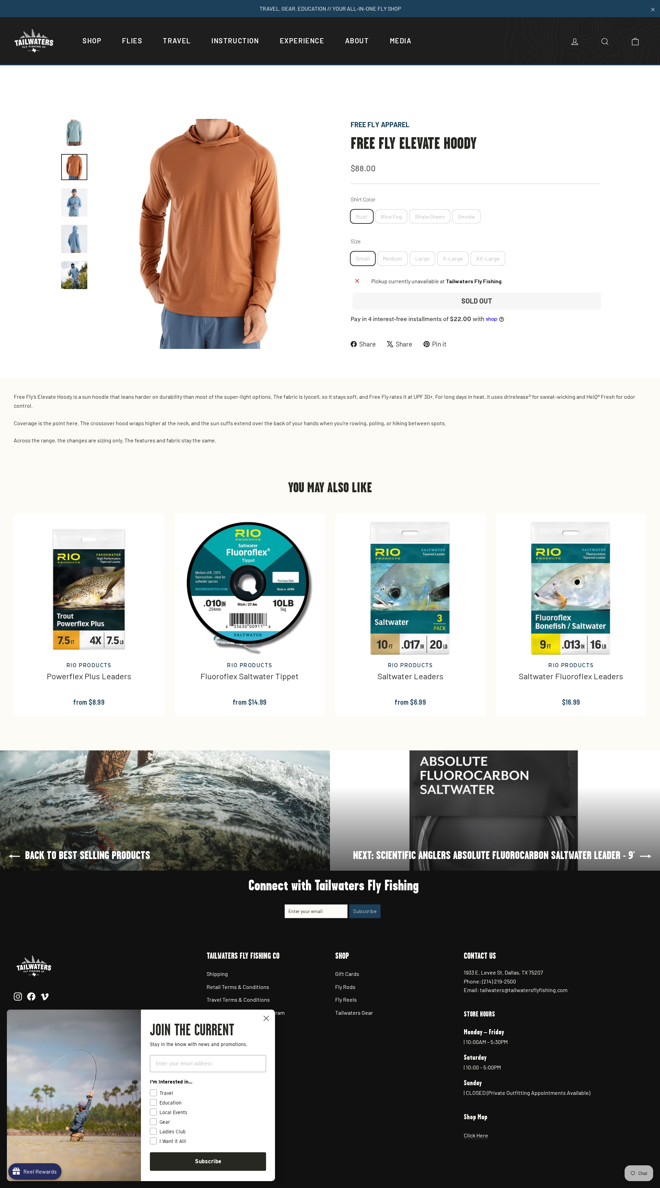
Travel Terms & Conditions (238, 999)
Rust (361, 216)
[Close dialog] (266, 1018)
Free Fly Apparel (380, 124)
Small (363, 258)
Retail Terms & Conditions (238, 986)
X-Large (453, 258)
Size (356, 241)
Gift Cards (347, 973)
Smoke (466, 216)
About (357, 40)
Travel (177, 40)
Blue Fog (391, 216)
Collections (94, 95)
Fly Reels (346, 999)
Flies (132, 40)
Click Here (476, 1135)
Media (401, 40)
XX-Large (488, 258)
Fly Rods (345, 986)
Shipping (217, 973)
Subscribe (208, 1161)
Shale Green (430, 216)
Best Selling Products (140, 95)
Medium (392, 258)
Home (67, 95)
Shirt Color (363, 199)
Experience (302, 40)
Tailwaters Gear (354, 1012)
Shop (91, 40)
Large (422, 258)
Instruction (235, 40)
